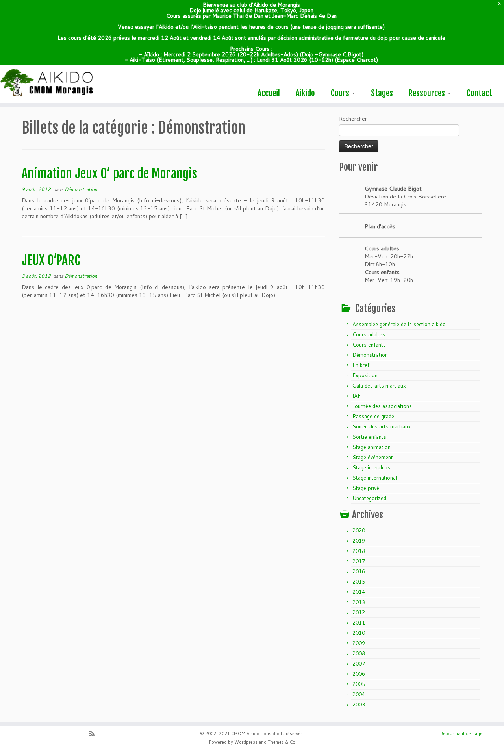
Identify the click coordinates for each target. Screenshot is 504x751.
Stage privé (365, 487)
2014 (358, 591)
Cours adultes (368, 334)
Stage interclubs (371, 467)
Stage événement (372, 457)
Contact (479, 93)
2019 (358, 540)
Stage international (374, 477)
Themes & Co (281, 742)
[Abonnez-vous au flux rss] (94, 734)
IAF (356, 395)
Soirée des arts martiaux (381, 426)
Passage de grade (373, 416)
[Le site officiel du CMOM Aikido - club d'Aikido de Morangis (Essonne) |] (58, 83)
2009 (358, 643)
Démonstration (81, 189)
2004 (358, 694)
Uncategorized (369, 498)
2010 (358, 632)
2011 (358, 622)
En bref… (363, 365)
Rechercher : (354, 118)
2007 (358, 663)
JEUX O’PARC (51, 260)
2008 (358, 653)
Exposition (365, 375)
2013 (358, 602)
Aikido (305, 93)
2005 (358, 684)
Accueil (269, 93)
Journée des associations (382, 406)
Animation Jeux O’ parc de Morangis (109, 174)
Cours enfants (369, 344)
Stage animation (371, 447)
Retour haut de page (461, 734)
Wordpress (246, 742)
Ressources (428, 93)
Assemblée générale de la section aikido (399, 324)
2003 (358, 704)
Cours (341, 93)
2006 (358, 673)
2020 (358, 530)
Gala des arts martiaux (379, 385)
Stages (382, 93)
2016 (358, 571)
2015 (358, 581)
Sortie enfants (369, 436)
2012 (358, 612)
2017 (358, 561)
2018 (358, 550)
